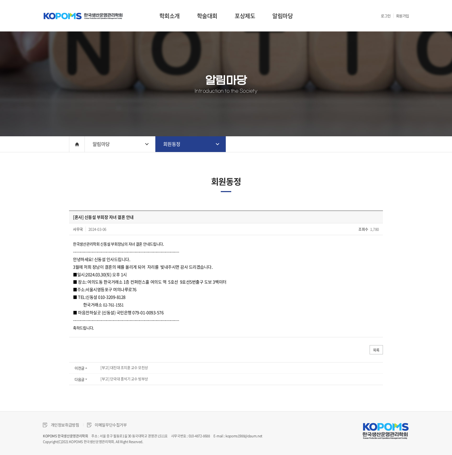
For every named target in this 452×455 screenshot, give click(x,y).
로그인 (386, 15)
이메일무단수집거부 (110, 425)
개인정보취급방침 (64, 425)
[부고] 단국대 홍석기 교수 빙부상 (124, 378)
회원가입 (402, 15)
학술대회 (207, 15)
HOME (76, 144)
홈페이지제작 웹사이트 (159, 441)
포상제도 (245, 15)
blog (178, 441)
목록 (376, 350)
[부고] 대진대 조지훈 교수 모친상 (124, 367)
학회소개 (169, 15)
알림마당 (282, 15)
